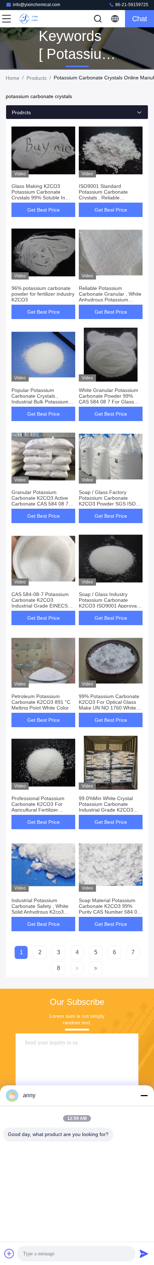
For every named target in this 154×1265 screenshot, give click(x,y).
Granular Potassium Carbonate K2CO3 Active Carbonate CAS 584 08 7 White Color (39, 500)
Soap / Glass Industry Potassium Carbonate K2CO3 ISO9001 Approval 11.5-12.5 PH (108, 602)
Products (37, 78)
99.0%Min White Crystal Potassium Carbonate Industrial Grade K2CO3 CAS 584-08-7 (106, 806)
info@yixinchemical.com (36, 4)
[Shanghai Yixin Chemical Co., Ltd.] (30, 18)
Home (12, 78)
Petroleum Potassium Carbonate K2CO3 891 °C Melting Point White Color (41, 702)
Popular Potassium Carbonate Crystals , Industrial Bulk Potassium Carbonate (39, 398)
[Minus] (144, 1095)
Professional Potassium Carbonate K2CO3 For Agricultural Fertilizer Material (37, 806)
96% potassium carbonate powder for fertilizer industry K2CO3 (42, 294)
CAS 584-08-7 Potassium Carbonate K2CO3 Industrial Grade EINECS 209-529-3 (40, 602)
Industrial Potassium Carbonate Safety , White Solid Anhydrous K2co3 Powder (39, 908)
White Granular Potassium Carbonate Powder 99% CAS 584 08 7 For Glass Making (108, 398)
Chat (139, 19)
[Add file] (9, 1253)
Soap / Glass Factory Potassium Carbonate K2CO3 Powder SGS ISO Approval (107, 500)
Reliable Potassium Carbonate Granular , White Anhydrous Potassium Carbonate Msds (110, 296)
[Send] (144, 1253)
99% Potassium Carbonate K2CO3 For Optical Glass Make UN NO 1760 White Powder (109, 704)
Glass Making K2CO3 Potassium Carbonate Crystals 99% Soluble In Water (38, 194)
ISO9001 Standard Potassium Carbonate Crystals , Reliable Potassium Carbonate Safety (103, 197)
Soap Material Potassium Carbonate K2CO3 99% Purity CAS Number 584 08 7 (109, 908)
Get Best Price (43, 210)
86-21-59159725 (131, 4)
